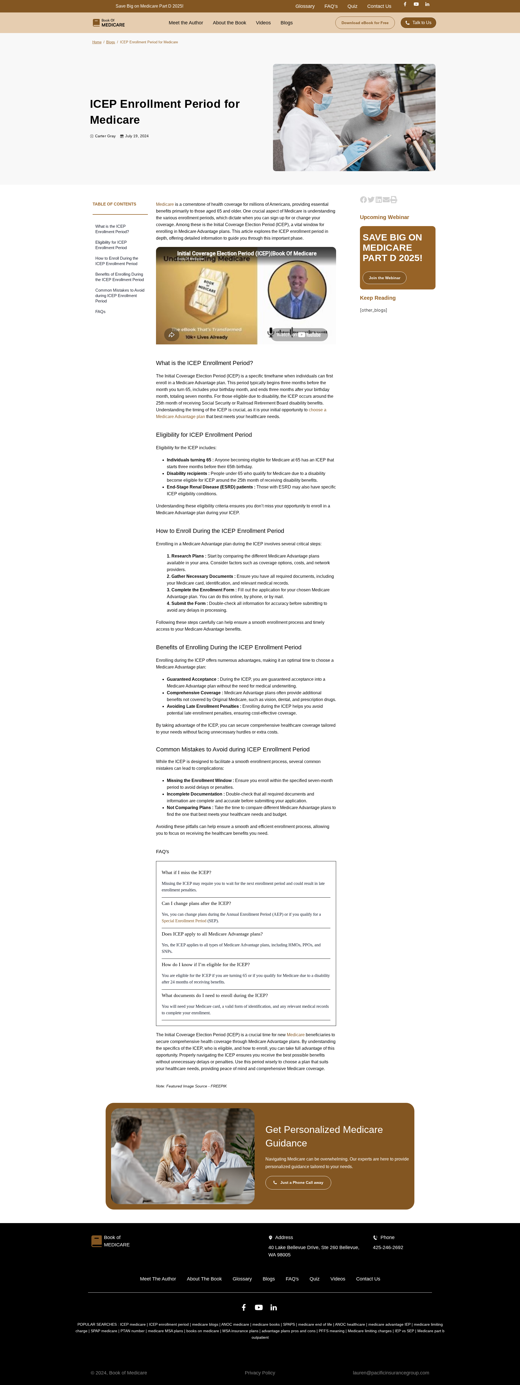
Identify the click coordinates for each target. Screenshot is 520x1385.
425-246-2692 (388, 1247)
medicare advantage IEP (389, 1324)
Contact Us (379, 6)
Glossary (305, 6)
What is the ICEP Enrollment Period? (112, 229)
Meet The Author (158, 1279)
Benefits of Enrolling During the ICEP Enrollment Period (119, 277)
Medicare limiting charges (370, 1331)
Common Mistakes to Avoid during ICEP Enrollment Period (119, 295)
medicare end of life (315, 1324)
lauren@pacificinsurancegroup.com (391, 1373)
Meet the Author (186, 22)
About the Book (229, 22)
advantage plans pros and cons (289, 1331)
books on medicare (202, 1331)
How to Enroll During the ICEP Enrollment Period (116, 261)
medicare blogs (205, 1324)
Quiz (352, 6)
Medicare (165, 204)
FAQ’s (331, 6)
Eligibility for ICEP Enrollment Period (111, 245)
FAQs (100, 311)
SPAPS (289, 1324)
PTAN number (133, 1331)
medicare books (266, 1324)
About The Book (204, 1279)
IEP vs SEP (404, 1331)
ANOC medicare (235, 1324)
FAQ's (292, 1279)
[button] (364, 199)
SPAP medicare (104, 1331)
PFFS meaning (331, 1331)
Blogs (287, 22)
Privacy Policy (260, 1373)
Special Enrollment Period (184, 920)
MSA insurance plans (240, 1331)
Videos (263, 22)
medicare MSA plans (165, 1331)
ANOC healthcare (350, 1324)
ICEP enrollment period (169, 1324)
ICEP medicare (133, 1324)
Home (97, 42)
